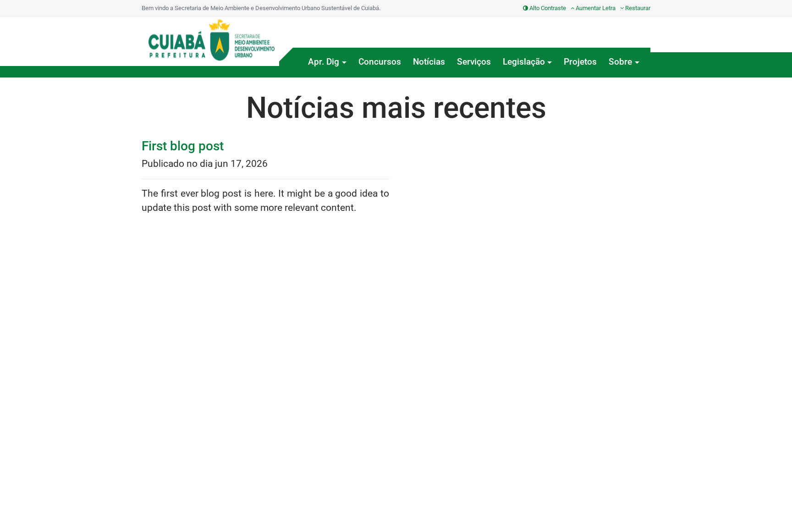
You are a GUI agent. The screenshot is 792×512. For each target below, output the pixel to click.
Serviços (474, 61)
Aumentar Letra (595, 8)
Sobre (620, 61)
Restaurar (637, 8)
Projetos (580, 61)
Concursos (379, 61)
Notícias (429, 61)
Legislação (524, 61)
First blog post (183, 146)
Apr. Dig (323, 61)
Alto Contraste (547, 8)
